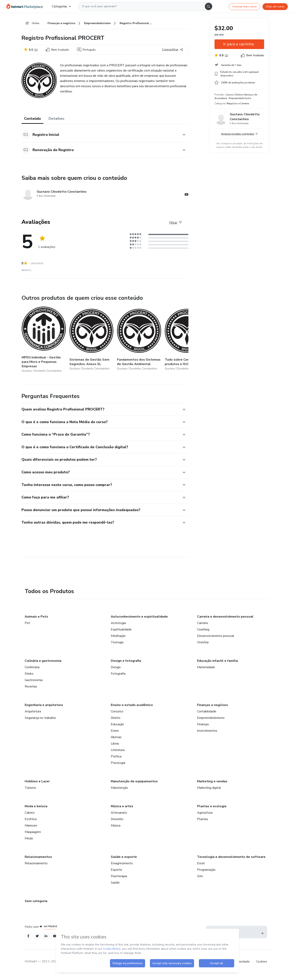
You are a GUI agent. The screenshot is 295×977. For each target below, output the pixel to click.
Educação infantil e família (217, 661)
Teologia (117, 642)
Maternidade (206, 667)
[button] (100, 135)
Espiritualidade (121, 629)
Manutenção (119, 788)
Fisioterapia (119, 876)
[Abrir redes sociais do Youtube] (186, 195)
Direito (115, 718)
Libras (115, 743)
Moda (29, 838)
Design (116, 667)
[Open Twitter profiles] (37, 936)
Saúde (115, 882)
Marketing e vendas (212, 781)
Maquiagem (33, 832)
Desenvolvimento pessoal (215, 636)
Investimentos (207, 730)
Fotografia (118, 673)
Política (116, 756)
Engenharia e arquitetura (44, 705)
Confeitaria (32, 667)
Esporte (116, 870)
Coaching (203, 629)
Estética (31, 819)
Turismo (30, 788)
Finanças (203, 724)
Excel (201, 863)
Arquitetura (33, 711)
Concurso (117, 711)
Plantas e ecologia (211, 806)
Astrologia (118, 623)
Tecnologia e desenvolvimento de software (231, 857)
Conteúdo (32, 118)
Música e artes (122, 806)
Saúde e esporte (124, 857)
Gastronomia (34, 680)
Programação (206, 870)
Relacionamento (36, 863)
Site (200, 876)
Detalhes (56, 118)
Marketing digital (209, 788)
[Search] (208, 6)
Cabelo (30, 812)
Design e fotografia (126, 661)
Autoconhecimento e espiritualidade (139, 616)
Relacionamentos (38, 857)
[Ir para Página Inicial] (26, 6)
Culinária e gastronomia (43, 661)
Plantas (202, 819)
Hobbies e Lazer (37, 781)
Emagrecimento (122, 863)
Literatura (118, 750)
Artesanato (119, 812)
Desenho (117, 819)
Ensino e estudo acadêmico (132, 705)
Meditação (118, 636)
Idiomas (116, 737)
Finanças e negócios (212, 705)
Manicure (31, 825)
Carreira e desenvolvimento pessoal (225, 616)
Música (115, 825)
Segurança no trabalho (40, 718)
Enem (115, 730)
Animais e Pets (36, 616)
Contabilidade (206, 711)
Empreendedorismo (211, 718)
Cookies (261, 961)
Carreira (202, 623)
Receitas (31, 686)
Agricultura (205, 812)
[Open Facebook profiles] (28, 936)
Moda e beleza (36, 806)
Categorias (59, 6)
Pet (27, 623)
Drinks (29, 673)
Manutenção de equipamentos (134, 781)
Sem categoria (36, 901)
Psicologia (118, 763)
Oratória (203, 642)
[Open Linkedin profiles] (46, 936)
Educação (117, 724)
